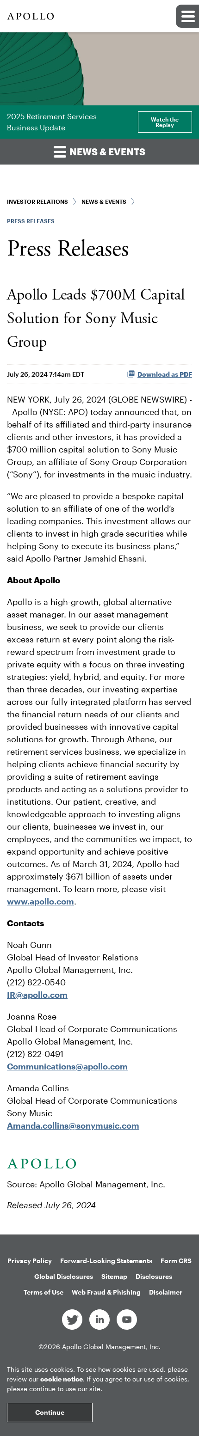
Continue (49, 1412)
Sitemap (114, 1276)
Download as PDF (164, 374)
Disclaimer (165, 1292)
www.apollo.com (40, 901)
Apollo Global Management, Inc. (111, 1346)
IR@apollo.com (37, 995)
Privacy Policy (29, 1261)
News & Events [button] (106, 151)
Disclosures (154, 1276)
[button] (187, 16)
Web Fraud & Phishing (106, 1292)
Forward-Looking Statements (106, 1261)
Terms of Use (43, 1292)
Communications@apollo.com (67, 1066)
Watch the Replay (165, 122)
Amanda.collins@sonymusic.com (73, 1125)
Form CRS (176, 1261)
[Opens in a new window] (72, 1319)
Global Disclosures (63, 1276)
